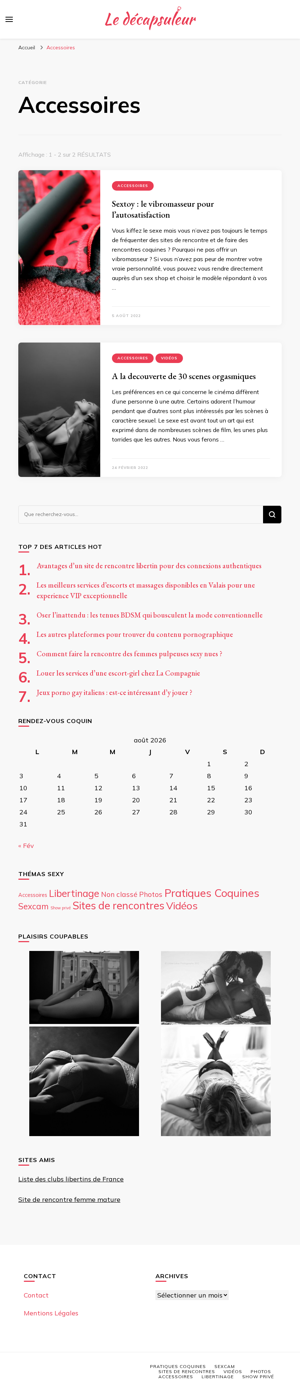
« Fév (26, 845)
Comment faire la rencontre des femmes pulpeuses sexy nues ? (129, 653)
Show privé (60, 907)
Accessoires (132, 185)
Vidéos (169, 358)
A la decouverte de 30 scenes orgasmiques (184, 376)
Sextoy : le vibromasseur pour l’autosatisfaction (163, 209)
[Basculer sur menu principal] (9, 19)
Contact (36, 1295)
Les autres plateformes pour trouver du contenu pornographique (135, 634)
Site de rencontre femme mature (69, 1199)
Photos (150, 894)
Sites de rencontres (118, 905)
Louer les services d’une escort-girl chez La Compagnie (118, 673)
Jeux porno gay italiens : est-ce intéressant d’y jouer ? (114, 692)
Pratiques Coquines (211, 892)
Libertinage (74, 893)
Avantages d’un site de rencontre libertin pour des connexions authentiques (149, 565)
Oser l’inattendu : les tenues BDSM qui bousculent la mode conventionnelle (150, 615)
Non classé (119, 894)
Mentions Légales (51, 1313)
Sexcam (33, 906)
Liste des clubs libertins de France (71, 1179)
